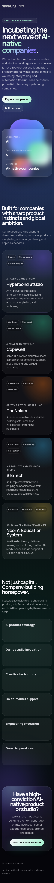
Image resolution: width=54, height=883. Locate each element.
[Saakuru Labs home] (13, 6)
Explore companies (16, 99)
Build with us (12, 108)
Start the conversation (27, 842)
